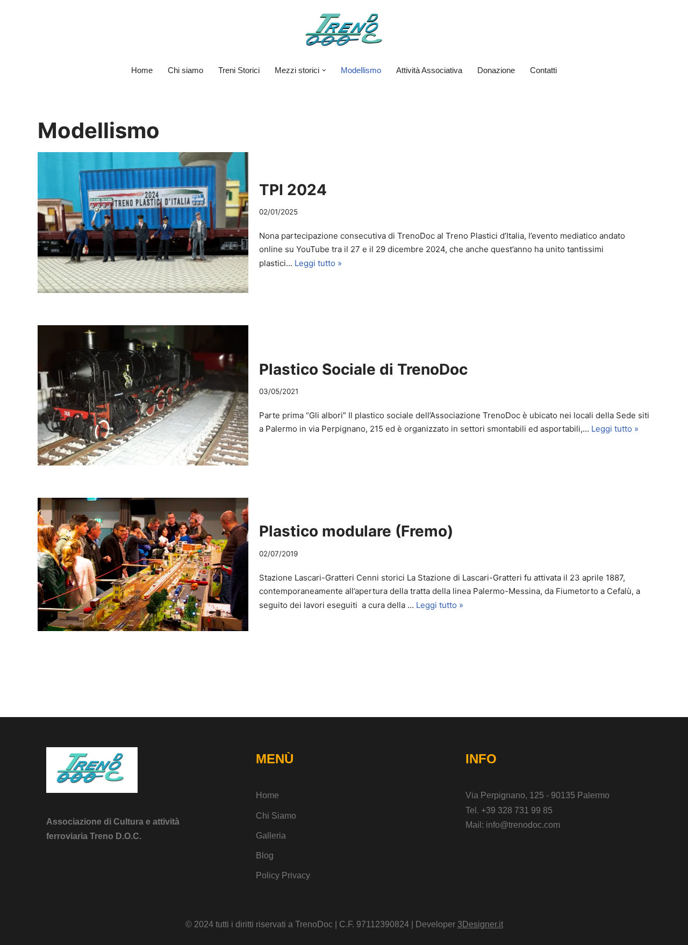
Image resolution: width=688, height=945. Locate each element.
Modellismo (361, 70)
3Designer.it (480, 924)
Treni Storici (239, 70)
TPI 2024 (293, 190)
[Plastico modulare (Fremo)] (143, 564)
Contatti (543, 70)
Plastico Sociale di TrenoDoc (363, 369)
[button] (324, 70)
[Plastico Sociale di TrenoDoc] (143, 395)
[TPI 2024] (143, 222)
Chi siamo (185, 70)
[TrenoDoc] (344, 29)
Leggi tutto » (318, 263)
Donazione (496, 70)
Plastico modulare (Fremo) (356, 531)
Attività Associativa (429, 70)
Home (142, 70)
